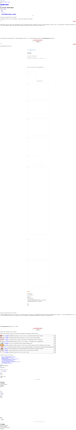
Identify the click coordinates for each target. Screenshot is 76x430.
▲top (0, 372)
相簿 (1, 10)
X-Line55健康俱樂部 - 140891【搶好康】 (5, 362)
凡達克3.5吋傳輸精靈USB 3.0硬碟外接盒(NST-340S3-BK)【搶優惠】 (8, 359)
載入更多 (1, 373)
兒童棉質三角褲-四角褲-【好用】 (4, 358)
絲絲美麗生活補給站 (4, 4)
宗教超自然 (5, 371)
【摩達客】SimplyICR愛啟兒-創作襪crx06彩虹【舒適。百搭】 (7, 357)
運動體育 (2, 393)
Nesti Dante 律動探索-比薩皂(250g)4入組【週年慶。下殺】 (7, 360)
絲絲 (0, 366)
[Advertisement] (33, 31)
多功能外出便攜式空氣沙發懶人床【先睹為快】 (8, 14)
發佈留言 (1, 377)
